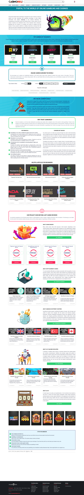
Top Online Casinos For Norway (33, 336)
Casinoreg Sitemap (68, 486)
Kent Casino (51, 57)
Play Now (13, 62)
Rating (41, 83)
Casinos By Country (36, 5)
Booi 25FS (55, 486)
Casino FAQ (11, 174)
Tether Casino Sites (16, 296)
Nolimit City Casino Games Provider (67, 377)
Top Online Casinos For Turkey (50, 336)
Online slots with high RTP (50, 177)
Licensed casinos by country (43, 92)
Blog (63, 5)
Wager (54, 83)
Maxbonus (49, 83)
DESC (29, 83)
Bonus (45, 83)
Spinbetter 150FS (56, 490)
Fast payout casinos (68, 90)
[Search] (62, 1)
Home (10, 5)
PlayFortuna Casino (34, 487)
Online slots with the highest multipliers (67, 178)
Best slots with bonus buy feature (33, 177)
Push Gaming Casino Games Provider (33, 377)
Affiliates (50, 5)
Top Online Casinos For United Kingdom (16, 337)
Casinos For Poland (46, 490)
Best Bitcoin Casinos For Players (67, 296)
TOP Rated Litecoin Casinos (50, 296)
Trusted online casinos (59, 90)
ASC (26, 83)
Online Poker (57, 5)
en (74, 2)
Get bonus (16, 262)
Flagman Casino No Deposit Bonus (16, 247)
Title (57, 83)
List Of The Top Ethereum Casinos (33, 296)
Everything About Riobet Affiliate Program (50, 199)
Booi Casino (33, 491)
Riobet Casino (33, 490)
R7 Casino (13, 57)
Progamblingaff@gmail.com (15, 493)
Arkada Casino (71, 57)
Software (44, 5)
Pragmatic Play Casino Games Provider (16, 377)
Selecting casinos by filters (34, 90)
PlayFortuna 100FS (57, 487)
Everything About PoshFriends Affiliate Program (67, 199)
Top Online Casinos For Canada (67, 336)
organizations (55, 447)
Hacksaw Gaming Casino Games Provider (50, 377)
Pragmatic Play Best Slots (16, 177)
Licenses (22, 5)
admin (29, 451)
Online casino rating (15, 90)
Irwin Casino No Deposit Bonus (67, 247)
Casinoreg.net (11, 488)
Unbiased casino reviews (24, 90)
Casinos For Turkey (45, 491)
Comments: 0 (12, 181)
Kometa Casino (32, 57)
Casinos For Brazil (45, 487)
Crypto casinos (52, 92)
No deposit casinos (51, 90)
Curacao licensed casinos (33, 92)
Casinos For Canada (46, 486)
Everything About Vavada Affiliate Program (16, 199)
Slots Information (17, 174)
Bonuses (28, 5)
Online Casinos (15, 5)
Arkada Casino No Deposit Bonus (50, 247)
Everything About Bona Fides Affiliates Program (33, 199)
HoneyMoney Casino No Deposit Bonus (33, 247)
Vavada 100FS (56, 491)
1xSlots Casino (33, 486)
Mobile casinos (43, 90)
